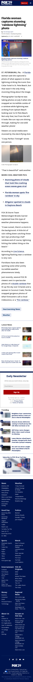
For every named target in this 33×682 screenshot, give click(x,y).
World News (5, 501)
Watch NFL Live (19, 618)
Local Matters (19, 562)
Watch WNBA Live (19, 646)
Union (3, 558)
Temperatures (19, 496)
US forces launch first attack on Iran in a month (10, 336)
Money (4, 592)
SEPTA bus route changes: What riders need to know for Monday (21, 432)
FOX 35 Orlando (5, 34)
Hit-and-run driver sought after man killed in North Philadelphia (21, 448)
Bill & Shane (18, 578)
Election (17, 513)
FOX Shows (4, 572)
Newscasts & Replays (19, 546)
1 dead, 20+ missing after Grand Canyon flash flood (10, 353)
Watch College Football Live (19, 621)
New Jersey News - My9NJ (20, 600)
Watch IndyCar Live (19, 631)
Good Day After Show (6, 513)
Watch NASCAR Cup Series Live (19, 627)
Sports (4, 540)
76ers (3, 556)
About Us (5, 614)
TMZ (2, 578)
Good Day (5, 510)
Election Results (19, 515)
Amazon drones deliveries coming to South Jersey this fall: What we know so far (21, 424)
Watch (17, 540)
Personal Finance (6, 601)
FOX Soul (17, 558)
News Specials (19, 553)
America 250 (5, 486)
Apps (2, 616)
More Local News (6, 497)
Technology (4, 604)
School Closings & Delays (19, 489)
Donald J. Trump (20, 517)
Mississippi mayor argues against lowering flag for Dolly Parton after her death (11, 329)
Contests (4, 569)
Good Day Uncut (6, 533)
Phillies (3, 554)
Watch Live (24, 3)
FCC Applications (6, 623)
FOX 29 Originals (18, 568)
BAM (16, 574)
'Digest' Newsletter (4, 521)
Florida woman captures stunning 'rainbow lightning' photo (14, 59)
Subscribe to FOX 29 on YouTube (14, 457)
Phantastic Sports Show (6, 544)
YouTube (17, 560)
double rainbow (19, 283)
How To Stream (19, 543)
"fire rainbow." (22, 300)
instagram (16, 659)
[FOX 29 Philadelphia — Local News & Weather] (6, 3)
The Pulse (18, 587)
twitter (13, 659)
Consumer (4, 597)
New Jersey (4, 492)
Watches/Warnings (20, 499)
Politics (18, 510)
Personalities (5, 627)
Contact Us (4, 618)
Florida (27, 72)
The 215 (17, 583)
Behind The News (20, 576)
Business (4, 595)
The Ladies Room (20, 585)
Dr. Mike (3, 536)
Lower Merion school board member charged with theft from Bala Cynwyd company (22, 440)
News (3, 483)
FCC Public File (5, 621)
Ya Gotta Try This (6, 529)
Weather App (19, 501)
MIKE (16, 572)
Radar (17, 494)
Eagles (3, 549)
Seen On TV (4, 531)
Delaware (4, 495)
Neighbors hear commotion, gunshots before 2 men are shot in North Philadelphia (21, 415)
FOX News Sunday (4, 504)
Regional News (18, 593)
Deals (3, 599)
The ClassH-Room (5, 575)
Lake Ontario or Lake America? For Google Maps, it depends (10, 345)
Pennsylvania (5, 490)
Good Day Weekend (4, 517)
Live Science (18, 251)
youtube (20, 659)
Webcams (18, 555)
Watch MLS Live (20, 650)
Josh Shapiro (18, 519)
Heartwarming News (16, 34)
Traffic (3, 524)
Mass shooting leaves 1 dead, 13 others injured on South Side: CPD (11, 361)
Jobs (2, 632)
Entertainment (7, 567)
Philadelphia (5, 488)
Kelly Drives (18, 581)
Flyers (3, 551)
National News (5, 499)
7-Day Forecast (19, 486)
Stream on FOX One (19, 615)
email (23, 659)
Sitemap (3, 634)
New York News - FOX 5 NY (20, 604)
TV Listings (4, 630)
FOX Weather (19, 492)
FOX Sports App (6, 560)
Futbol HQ (4, 547)
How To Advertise (6, 625)
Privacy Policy (18, 401)
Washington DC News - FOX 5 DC (20, 608)
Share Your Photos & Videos (6, 585)
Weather (6, 315)
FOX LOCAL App (20, 597)
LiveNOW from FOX (19, 550)
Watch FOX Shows (4, 581)
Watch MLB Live (20, 625)
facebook (9, 659)
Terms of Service (17, 403)
